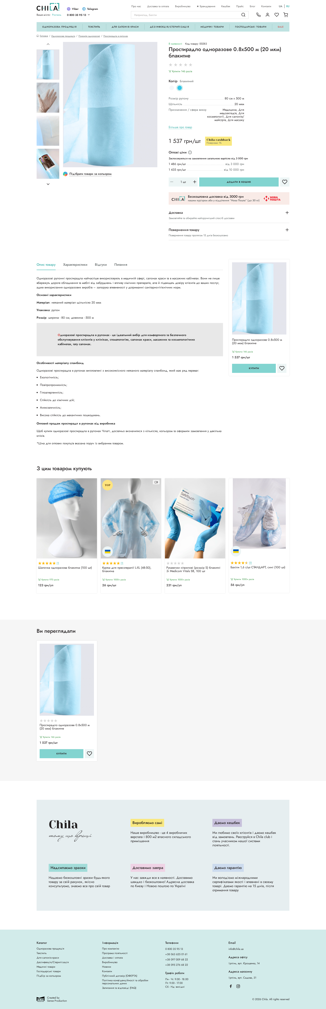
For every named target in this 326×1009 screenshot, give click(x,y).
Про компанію (110, 948)
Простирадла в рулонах (115, 36)
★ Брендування (206, 6)
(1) (58, 563)
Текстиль (94, 27)
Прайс (240, 6)
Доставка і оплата (112, 957)
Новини (106, 967)
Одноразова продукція (59, 27)
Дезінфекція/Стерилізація (169, 27)
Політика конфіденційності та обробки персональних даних (125, 981)
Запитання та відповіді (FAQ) (119, 988)
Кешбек (225, 6)
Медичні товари (212, 27)
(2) (250, 562)
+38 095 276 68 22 (176, 965)
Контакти (266, 6)
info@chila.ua (236, 949)
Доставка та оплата (158, 6)
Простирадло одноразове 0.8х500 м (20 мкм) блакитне (257, 341)
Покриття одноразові (89, 36)
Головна (44, 36)
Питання (120, 264)
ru (287, 6)
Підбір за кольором (49, 976)
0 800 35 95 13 (76, 15)
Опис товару (46, 264)
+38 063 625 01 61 (176, 954)
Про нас (136, 6)
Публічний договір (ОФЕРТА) (119, 976)
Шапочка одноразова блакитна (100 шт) (65, 568)
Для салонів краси (125, 27)
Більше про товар (180, 127)
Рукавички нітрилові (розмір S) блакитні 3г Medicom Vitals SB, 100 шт (193, 569)
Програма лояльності (115, 953)
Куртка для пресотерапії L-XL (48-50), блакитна (126, 569)
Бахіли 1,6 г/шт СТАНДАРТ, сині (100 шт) (258, 567)
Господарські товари (250, 27)
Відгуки (101, 264)
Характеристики (75, 264)
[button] (48, 44)
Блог (252, 6)
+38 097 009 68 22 (176, 959)
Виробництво (183, 6)
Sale (281, 27)
